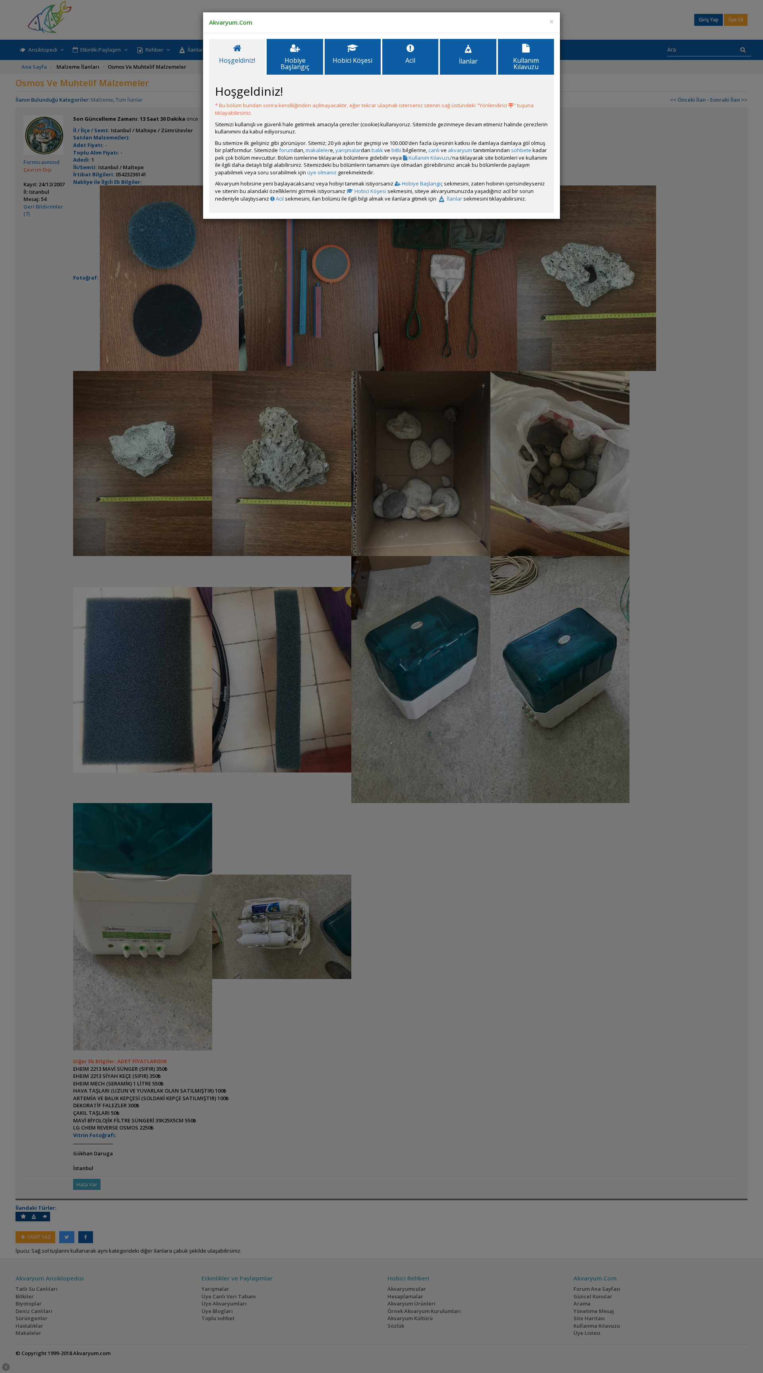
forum (286, 150)
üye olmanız (322, 172)
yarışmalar (348, 150)
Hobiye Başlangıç (422, 183)
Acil (279, 198)
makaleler (318, 150)
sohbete (521, 150)
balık (377, 150)
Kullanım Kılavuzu (429, 157)
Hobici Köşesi (369, 191)
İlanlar (453, 198)
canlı (434, 150)
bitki (396, 150)
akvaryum (460, 150)
